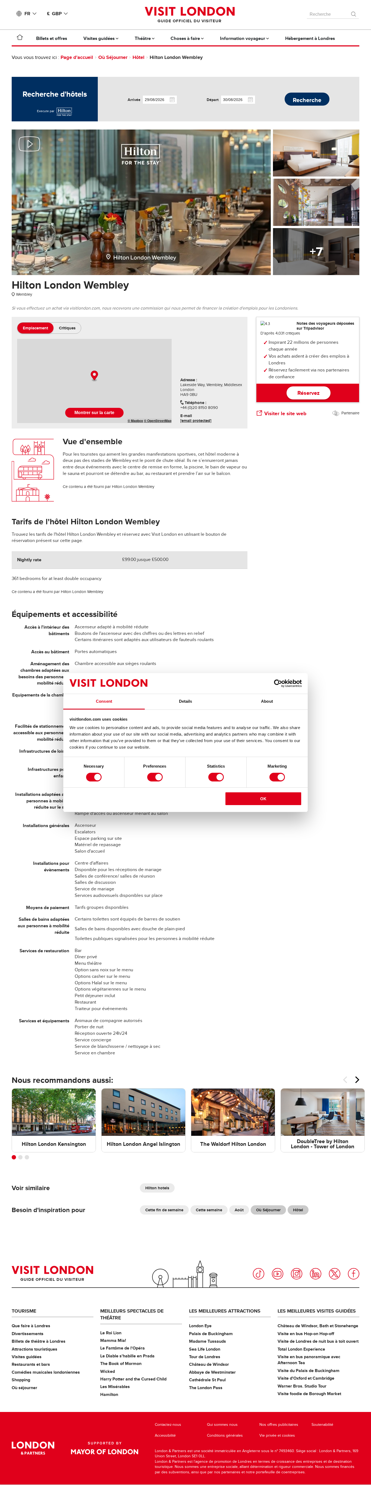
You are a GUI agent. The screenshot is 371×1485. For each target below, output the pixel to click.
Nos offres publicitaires (278, 1425)
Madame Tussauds (207, 1341)
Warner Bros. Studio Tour (302, 1386)
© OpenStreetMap (157, 420)
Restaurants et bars (31, 1364)
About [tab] (267, 701)
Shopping (21, 1380)
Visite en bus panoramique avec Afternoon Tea (309, 1360)
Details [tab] (185, 701)
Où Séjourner (112, 57)
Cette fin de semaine (164, 1210)
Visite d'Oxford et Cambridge (306, 1378)
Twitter (334, 1273)
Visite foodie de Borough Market (309, 1394)
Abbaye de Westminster (212, 1372)
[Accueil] (20, 38)
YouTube (277, 1273)
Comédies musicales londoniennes (46, 1372)
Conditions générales (225, 1435)
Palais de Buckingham (211, 1333)
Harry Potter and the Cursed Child (133, 1379)
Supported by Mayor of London (105, 1448)
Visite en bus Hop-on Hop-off (306, 1333)
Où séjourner (24, 1388)
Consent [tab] (104, 701)
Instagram (296, 1273)
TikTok (258, 1273)
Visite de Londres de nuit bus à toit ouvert (318, 1341)
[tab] (35, 328)
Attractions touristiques (34, 1349)
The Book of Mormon (121, 1363)
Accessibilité (165, 1435)
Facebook (353, 1273)
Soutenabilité (322, 1425)
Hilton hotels (157, 1188)
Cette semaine (209, 1210)
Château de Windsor (209, 1364)
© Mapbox (135, 420)
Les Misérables (115, 1386)
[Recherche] (354, 12)
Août (239, 1210)
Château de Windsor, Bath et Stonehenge (318, 1326)
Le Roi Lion (110, 1333)
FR (27, 13)
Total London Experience (301, 1349)
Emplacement (35, 328)
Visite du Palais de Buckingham (308, 1370)
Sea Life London (204, 1349)
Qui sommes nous (222, 1425)
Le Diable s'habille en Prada (127, 1356)
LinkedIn (315, 1273)
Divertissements (27, 1333)
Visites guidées (27, 1357)
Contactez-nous (168, 1425)
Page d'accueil (77, 57)
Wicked (107, 1371)
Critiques (67, 328)
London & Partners (33, 1448)
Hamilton (109, 1394)
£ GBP (54, 13)
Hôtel (138, 57)
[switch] (155, 777)
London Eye (200, 1326)
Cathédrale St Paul (207, 1380)
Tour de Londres (204, 1357)
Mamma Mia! (113, 1340)
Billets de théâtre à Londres (38, 1341)
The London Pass (205, 1388)
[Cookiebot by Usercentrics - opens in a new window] (278, 683)
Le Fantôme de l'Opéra (122, 1348)
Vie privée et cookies (277, 1435)
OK (263, 798)
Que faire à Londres (31, 1326)
